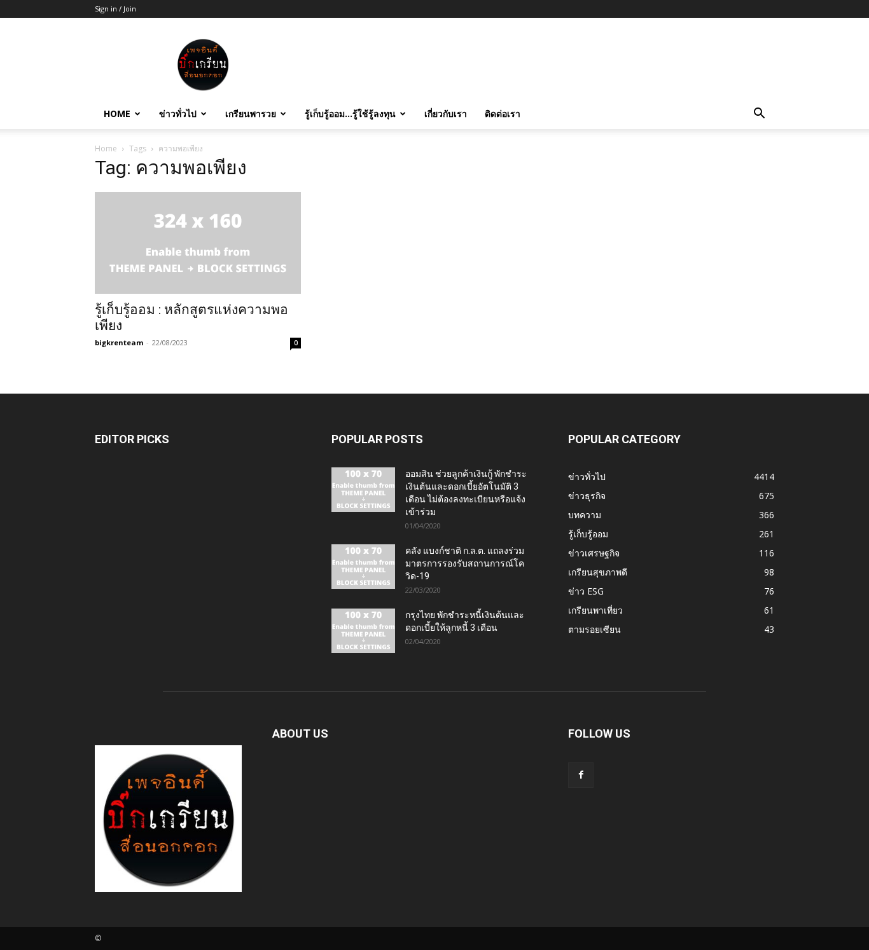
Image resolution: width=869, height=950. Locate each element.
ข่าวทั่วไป (178, 113)
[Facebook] (581, 775)
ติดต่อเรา (502, 113)
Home (117, 113)
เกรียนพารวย (250, 113)
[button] (759, 115)
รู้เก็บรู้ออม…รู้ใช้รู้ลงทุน (350, 113)
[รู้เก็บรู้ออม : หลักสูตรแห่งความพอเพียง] (198, 243)
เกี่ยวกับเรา (445, 113)
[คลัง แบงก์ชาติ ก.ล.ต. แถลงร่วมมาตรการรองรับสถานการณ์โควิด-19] (363, 566)
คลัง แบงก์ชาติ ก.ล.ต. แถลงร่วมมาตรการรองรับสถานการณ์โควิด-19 (464, 563)
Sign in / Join (115, 8)
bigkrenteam (119, 342)
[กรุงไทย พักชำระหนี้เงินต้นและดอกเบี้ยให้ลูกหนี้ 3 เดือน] (363, 631)
